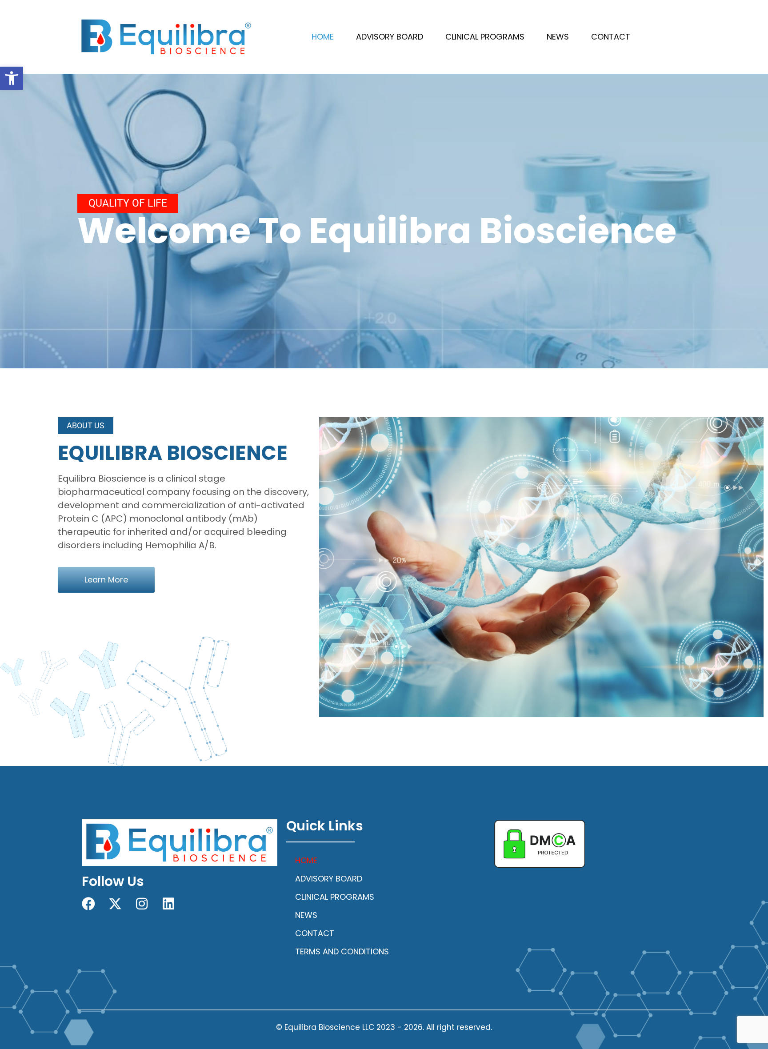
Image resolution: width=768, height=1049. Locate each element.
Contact (610, 36)
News (558, 36)
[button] (11, 78)
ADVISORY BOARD (389, 36)
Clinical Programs (484, 36)
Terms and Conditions (342, 951)
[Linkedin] (168, 903)
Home (323, 36)
